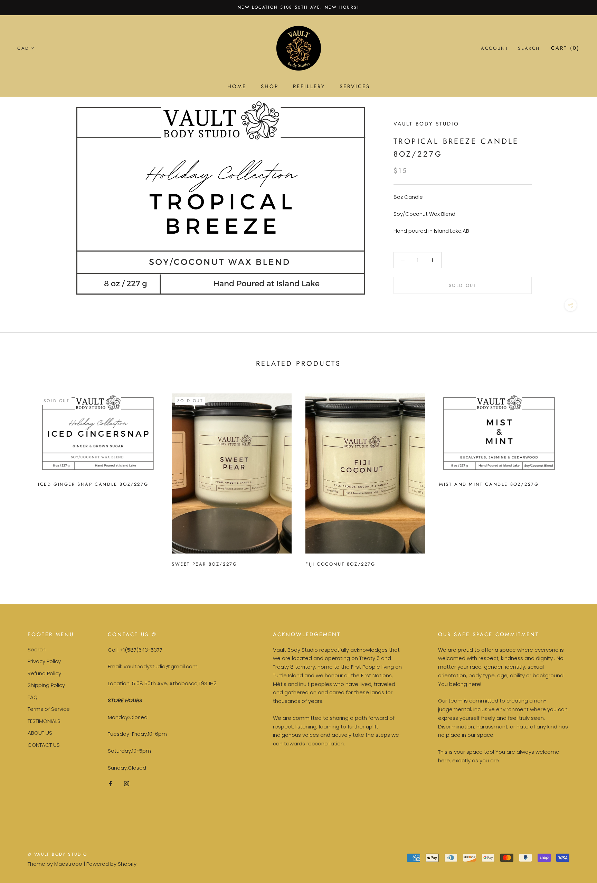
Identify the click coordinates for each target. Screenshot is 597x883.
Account (494, 48)
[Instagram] (126, 783)
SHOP (269, 86)
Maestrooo (68, 863)
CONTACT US (44, 745)
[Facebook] (110, 783)
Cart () (565, 48)
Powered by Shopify (111, 863)
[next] (575, 477)
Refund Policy (44, 673)
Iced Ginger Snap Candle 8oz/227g (93, 484)
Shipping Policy (46, 685)
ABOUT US (40, 732)
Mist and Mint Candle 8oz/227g (489, 484)
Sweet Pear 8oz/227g (204, 564)
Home (236, 86)
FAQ (33, 697)
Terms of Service (49, 709)
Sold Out (463, 285)
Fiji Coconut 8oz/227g (340, 564)
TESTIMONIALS (44, 721)
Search (529, 48)
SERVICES (355, 86)
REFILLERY (309, 86)
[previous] (21, 477)
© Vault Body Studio (57, 854)
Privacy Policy (44, 661)
